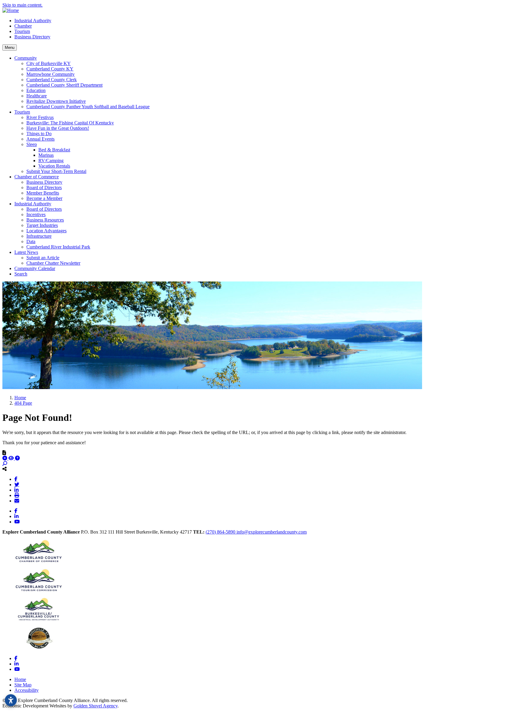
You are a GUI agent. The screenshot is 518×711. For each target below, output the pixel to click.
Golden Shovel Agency (95, 705)
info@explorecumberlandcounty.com (272, 531)
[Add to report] (5, 458)
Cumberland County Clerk (51, 79)
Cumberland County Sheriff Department (64, 85)
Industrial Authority (32, 20)
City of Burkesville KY (48, 63)
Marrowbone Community (50, 74)
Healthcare (36, 95)
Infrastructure (39, 236)
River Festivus (40, 117)
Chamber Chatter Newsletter (53, 263)
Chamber (23, 25)
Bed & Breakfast (54, 149)
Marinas (46, 155)
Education (36, 90)
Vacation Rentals (54, 165)
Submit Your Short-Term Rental (56, 171)
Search (20, 273)
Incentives (36, 214)
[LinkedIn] (16, 489)
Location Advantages (46, 230)
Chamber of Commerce (36, 176)
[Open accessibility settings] (11, 700)
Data (30, 241)
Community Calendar (34, 268)
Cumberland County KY (49, 68)
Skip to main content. (22, 4)
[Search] (4, 463)
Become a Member (44, 198)
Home (20, 679)
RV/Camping (51, 160)
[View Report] (11, 458)
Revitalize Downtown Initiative (56, 101)
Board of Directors (44, 187)
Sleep (31, 144)
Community (25, 58)
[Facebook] (15, 479)
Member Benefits (42, 192)
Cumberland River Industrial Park (58, 246)
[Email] (16, 500)
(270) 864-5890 (221, 531)
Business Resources (45, 219)
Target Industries (42, 225)
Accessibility (26, 690)
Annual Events (40, 138)
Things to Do (39, 133)
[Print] (16, 495)
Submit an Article (42, 257)
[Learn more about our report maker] (17, 458)
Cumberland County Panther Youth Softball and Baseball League (88, 106)
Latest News (26, 252)
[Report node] (4, 452)
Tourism (22, 31)
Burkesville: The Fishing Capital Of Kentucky (70, 122)
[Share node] (4, 468)
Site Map (22, 684)
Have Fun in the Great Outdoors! (57, 128)
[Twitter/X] (16, 484)
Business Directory (32, 36)
